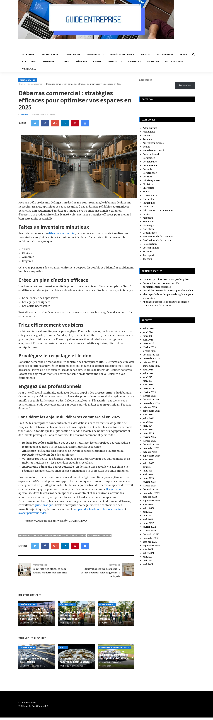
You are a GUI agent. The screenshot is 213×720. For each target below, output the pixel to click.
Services (145, 54)
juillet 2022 (148, 508)
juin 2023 (147, 467)
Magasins (148, 217)
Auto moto (115, 61)
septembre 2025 (151, 366)
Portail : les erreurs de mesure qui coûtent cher (168, 290)
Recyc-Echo (113, 489)
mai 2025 (147, 380)
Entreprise (28, 54)
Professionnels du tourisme (158, 240)
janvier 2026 (149, 351)
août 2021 (148, 549)
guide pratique (44, 505)
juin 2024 (148, 422)
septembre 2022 (151, 500)
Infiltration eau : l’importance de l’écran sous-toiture (34, 659)
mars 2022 (148, 523)
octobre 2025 (150, 362)
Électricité (148, 184)
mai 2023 (147, 470)
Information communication (114, 647)
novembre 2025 (151, 358)
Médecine (81, 61)
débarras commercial (61, 233)
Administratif (95, 54)
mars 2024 (148, 433)
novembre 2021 (151, 538)
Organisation (150, 232)
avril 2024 (148, 429)
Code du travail (151, 154)
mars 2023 (148, 478)
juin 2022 (147, 511)
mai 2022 (147, 515)
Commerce (149, 158)
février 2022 (149, 526)
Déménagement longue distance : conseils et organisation (114, 616)
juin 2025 (147, 377)
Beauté (97, 61)
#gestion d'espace (54, 535)
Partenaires (29, 68)
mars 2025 (148, 388)
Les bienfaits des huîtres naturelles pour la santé (75, 660)
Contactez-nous (27, 702)
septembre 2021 (151, 545)
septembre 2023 (151, 455)
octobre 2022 (150, 496)
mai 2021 (147, 560)
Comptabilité (72, 54)
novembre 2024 (151, 403)
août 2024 (148, 414)
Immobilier (49, 61)
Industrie (153, 61)
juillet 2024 (148, 418)
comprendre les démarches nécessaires (98, 509)
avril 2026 (148, 339)
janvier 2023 (149, 485)
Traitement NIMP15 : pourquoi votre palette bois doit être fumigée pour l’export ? (34, 613)
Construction (49, 54)
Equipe (146, 191)
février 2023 (149, 482)
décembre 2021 (151, 534)
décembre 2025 (151, 354)
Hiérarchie (148, 199)
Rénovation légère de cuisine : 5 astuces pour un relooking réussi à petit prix (100, 573)
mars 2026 (148, 343)
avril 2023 (148, 474)
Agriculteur (29, 61)
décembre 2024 (151, 399)
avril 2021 (148, 564)
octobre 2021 (150, 541)
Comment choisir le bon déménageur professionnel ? (74, 616)
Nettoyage (148, 225)
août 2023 (148, 459)
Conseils (147, 169)
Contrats (147, 176)
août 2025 (148, 369)
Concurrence (150, 165)
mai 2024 (147, 425)
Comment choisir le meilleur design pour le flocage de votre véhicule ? (116, 655)
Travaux (185, 54)
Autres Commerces (153, 143)
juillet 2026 (148, 328)
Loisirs (66, 61)
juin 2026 (148, 332)
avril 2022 (148, 519)
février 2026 (149, 347)
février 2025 (149, 392)
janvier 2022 (149, 530)
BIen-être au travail (122, 54)
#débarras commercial (31, 535)
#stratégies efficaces (99, 535)
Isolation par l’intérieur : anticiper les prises (166, 279)
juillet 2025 (148, 373)
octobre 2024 (150, 407)
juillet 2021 (148, 553)
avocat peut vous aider (32, 513)
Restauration (165, 54)
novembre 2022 (151, 493)
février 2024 (149, 437)
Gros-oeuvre (150, 195)
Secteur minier (174, 61)
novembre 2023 (151, 448)
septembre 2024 (151, 410)
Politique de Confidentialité (33, 706)
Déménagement (27, 80)
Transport (134, 61)
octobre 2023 (150, 452)
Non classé (148, 229)
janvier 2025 (149, 395)
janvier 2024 (149, 440)
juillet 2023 (148, 463)
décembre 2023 (151, 444)
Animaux (147, 135)
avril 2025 (148, 384)
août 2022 (148, 504)
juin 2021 (147, 556)
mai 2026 (147, 336)
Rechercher (145, 79)
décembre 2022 (151, 489)
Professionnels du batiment (158, 236)
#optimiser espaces (76, 535)
